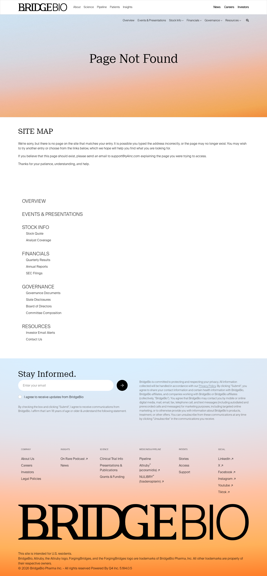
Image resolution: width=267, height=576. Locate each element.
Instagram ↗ (232, 478)
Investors (243, 7)
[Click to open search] (246, 20)
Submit (122, 385)
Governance (38, 287)
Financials (35, 254)
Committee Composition (43, 313)
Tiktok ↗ (229, 492)
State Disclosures (38, 300)
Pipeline (102, 7)
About (77, 7)
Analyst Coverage (38, 240)
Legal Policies (35, 478)
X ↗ (226, 465)
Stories (189, 459)
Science (89, 7)
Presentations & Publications (114, 468)
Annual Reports (37, 267)
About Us (33, 459)
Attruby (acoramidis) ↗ (153, 468)
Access (189, 465)
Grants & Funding (114, 477)
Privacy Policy (207, 386)
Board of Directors (39, 306)
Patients (115, 7)
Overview (34, 201)
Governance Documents (43, 293)
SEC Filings (34, 273)
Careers (229, 7)
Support (190, 472)
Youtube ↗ (231, 485)
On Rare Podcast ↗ (74, 459)
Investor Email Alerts (40, 333)
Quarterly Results (38, 260)
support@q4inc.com (125, 156)
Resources (36, 326)
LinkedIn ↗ (231, 459)
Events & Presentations (52, 214)
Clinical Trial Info (114, 459)
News (216, 7)
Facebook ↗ (232, 472)
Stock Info (35, 227)
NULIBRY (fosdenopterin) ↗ (153, 479)
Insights (127, 7)
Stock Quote (34, 233)
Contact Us (34, 339)
